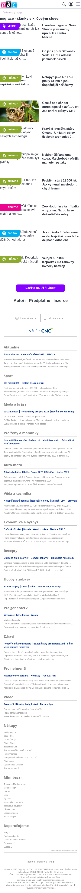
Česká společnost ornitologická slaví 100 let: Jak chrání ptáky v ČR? (60, 106)
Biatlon (26, 383)
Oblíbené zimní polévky (16, 558)
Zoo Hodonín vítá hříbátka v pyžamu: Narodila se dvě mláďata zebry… (60, 210)
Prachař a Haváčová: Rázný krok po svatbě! (24, 416)
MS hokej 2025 (12, 383)
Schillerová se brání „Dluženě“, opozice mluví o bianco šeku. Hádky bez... (37, 359)
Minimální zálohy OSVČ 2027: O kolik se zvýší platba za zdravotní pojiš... (37, 541)
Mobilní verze (55, 318)
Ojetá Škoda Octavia (13, 765)
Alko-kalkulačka (13, 472)
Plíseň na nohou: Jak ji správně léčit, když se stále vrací (29, 659)
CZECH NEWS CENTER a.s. (40, 869)
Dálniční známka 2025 (57, 472)
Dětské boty (9, 809)
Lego (6, 795)
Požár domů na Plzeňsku (15, 713)
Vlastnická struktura (15, 885)
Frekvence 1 (9, 843)
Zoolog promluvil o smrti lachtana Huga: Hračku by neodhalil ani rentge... (37, 366)
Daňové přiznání (13, 529)
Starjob (7, 832)
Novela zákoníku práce (35, 529)
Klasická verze (27, 318)
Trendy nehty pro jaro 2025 (35, 411)
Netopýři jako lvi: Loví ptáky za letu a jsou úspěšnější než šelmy (57, 81)
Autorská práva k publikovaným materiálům (40, 877)
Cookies (48, 882)
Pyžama (7, 798)
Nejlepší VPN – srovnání (64, 500)
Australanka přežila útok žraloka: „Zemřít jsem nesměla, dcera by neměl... (37, 452)
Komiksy (36, 675)
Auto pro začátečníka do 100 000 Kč (20, 757)
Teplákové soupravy (13, 806)
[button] (77, 4)
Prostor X (9, 704)
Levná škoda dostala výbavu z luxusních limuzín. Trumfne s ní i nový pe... (38, 534)
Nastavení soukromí (63, 882)
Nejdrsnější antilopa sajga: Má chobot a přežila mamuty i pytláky (60, 158)
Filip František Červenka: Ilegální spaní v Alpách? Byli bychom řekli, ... (36, 599)
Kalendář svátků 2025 (33, 354)
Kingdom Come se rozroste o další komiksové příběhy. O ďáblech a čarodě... (39, 513)
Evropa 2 (8, 847)
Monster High (10, 788)
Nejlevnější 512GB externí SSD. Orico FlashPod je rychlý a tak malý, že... (37, 506)
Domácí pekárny (40, 558)
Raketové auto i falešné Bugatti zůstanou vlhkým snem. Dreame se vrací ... (38, 477)
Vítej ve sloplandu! (12, 620)
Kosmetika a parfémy (13, 802)
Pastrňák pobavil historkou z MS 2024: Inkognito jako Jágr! (30, 388)
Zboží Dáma (9, 743)
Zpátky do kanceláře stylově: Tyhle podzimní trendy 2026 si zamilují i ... (36, 456)
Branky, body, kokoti (27, 704)
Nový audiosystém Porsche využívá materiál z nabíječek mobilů (33, 484)
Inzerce (60, 300)
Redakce (42, 861)
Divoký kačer (28, 586)
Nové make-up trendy (62, 411)
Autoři (20, 300)
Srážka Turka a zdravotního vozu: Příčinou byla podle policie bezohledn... (37, 420)
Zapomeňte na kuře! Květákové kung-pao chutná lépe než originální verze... (38, 566)
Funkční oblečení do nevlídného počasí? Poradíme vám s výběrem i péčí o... (39, 448)
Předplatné (39, 300)
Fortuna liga (46, 704)
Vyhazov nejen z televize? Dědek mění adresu (25, 424)
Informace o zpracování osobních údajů (24, 882)
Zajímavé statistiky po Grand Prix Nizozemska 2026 (27, 481)
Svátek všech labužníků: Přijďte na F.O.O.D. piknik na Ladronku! (33, 570)
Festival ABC (50, 675)
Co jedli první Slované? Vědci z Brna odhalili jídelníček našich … (58, 55)
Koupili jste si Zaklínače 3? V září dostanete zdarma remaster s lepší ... (36, 688)
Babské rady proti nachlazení (49, 643)
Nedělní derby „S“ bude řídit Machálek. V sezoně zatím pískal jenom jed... (37, 391)
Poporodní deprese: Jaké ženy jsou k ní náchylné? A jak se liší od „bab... (37, 656)
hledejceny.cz (10, 732)
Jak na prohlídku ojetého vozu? (18, 750)
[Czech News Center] (47, 330)
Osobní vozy (10, 739)
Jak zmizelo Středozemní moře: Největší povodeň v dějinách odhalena (60, 236)
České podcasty (11, 836)
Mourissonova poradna (16, 675)
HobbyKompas (10, 754)
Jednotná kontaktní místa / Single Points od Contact (49, 885)
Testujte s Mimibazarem (14, 784)
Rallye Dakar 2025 (33, 472)
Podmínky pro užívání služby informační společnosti (40, 880)
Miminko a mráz (51, 440)
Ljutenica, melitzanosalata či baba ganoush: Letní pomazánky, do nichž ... (37, 563)
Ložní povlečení (11, 813)
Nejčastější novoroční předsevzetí (22, 440)
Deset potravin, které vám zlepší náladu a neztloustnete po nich (33, 652)
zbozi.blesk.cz (10, 747)
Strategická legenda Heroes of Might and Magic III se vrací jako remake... (37, 684)
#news (34, 615)
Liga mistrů (37, 383)
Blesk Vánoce (11, 354)
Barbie (7, 791)
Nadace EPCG (57, 529)
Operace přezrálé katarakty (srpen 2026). (23, 709)
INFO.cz (51, 354)
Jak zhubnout (11, 411)
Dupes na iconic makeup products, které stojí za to (27, 627)
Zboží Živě (9, 736)
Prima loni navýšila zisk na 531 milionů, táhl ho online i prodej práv (33, 538)
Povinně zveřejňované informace (41, 888)
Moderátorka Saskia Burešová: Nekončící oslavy (26, 716)
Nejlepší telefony (40, 500)
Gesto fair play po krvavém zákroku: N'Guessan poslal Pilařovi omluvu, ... (37, 395)
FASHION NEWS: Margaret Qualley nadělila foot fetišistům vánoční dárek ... (38, 624)
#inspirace (10, 615)
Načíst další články (40, 288)
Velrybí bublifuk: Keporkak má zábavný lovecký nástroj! (58, 262)
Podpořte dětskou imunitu (18, 643)
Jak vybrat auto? (11, 768)
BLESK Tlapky (12, 586)
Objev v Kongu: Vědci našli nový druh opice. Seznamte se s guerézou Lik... (38, 680)
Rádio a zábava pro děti (14, 839)
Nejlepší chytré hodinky (17, 500)
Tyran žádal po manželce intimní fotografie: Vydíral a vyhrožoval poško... (37, 363)
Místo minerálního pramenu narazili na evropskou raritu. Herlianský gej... (37, 591)
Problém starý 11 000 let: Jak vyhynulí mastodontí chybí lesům (59, 184)
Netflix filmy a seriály (49, 586)
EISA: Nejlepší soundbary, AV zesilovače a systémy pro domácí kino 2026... (38, 509)
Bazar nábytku (10, 816)
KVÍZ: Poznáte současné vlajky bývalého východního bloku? (31, 595)
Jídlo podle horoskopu (62, 558)
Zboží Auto (9, 761)
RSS (51, 861)
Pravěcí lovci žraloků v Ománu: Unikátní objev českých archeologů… (58, 132)
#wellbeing (23, 615)
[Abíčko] (8, 7)
